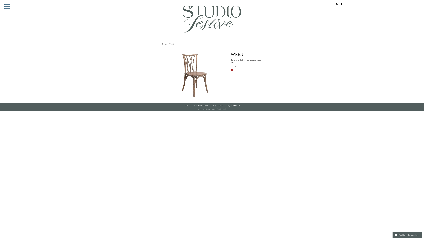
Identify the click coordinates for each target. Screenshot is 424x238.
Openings (227, 105)
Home (164, 44)
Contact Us (236, 105)
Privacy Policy (216, 105)
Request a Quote (189, 105)
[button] (7, 6)
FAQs (206, 105)
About (200, 105)
